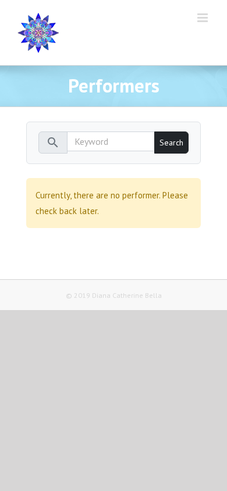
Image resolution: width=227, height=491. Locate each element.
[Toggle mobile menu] (203, 18)
